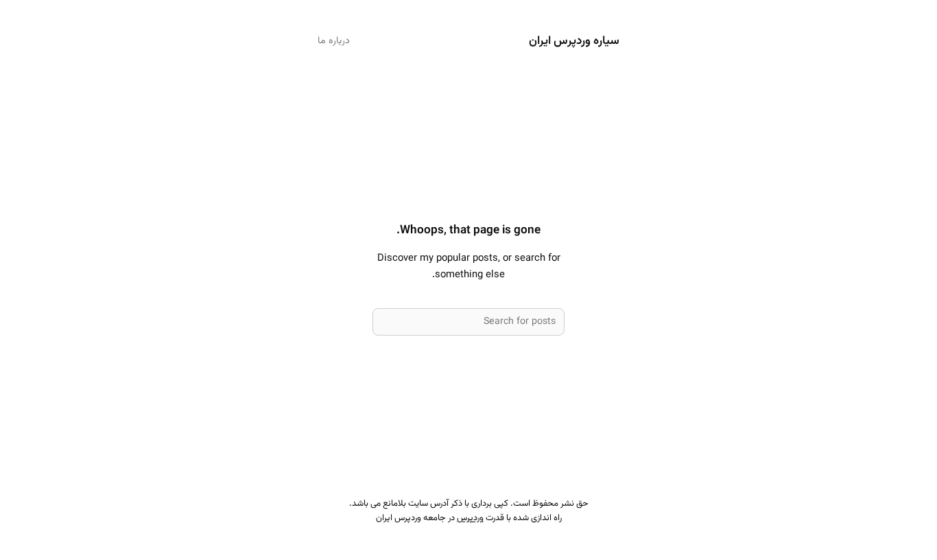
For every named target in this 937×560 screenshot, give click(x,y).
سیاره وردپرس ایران (574, 41)
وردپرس (470, 518)
